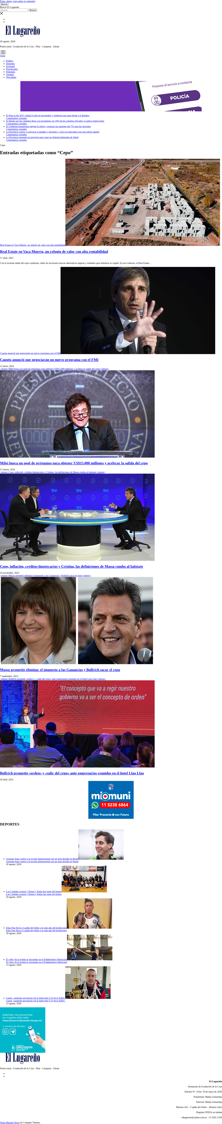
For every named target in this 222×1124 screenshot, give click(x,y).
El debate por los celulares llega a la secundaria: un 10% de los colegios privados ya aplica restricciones (55, 121)
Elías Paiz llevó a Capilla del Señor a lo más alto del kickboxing (36, 928)
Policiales (10, 72)
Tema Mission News (10, 1122)
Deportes (10, 63)
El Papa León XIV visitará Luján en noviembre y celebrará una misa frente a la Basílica (47, 115)
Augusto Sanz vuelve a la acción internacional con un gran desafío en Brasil (42, 859)
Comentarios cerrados (16, 118)
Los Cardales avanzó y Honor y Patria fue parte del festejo (34, 891)
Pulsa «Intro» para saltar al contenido (17, 1)
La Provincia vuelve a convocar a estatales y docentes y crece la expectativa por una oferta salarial (52, 132)
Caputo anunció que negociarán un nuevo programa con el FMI (30, 353)
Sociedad (10, 66)
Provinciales (12, 69)
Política (9, 61)
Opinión (10, 74)
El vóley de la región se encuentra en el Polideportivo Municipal (36, 959)
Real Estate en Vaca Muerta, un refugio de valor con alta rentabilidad (32, 245)
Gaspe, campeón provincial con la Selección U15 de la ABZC (35, 998)
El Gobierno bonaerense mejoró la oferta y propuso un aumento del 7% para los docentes (48, 126)
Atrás (2, 55)
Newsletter (11, 77)
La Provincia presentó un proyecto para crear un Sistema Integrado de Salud (42, 137)
